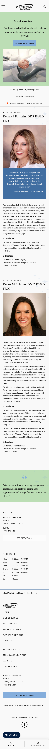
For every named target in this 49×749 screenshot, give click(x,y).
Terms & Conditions (14, 655)
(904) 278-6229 (27, 96)
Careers (7, 661)
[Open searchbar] (45, 7)
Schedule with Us (24, 43)
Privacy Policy (11, 649)
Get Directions (24, 538)
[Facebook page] (24, 725)
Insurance (9, 641)
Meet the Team (11, 623)
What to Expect (12, 629)
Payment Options (13, 635)
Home (6, 612)
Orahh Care (10, 666)
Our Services (10, 618)
